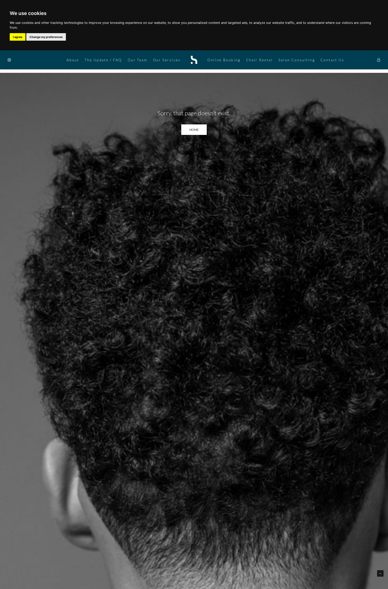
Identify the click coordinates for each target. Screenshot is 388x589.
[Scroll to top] (380, 573)
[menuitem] (12, 59)
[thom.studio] (194, 60)
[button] (12, 59)
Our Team (137, 60)
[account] (379, 59)
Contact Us (332, 60)
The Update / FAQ (103, 60)
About (72, 60)
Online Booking (223, 60)
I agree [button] (17, 37)
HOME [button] (194, 129)
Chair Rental (259, 60)
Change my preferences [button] (46, 37)
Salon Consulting (296, 60)
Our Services (167, 60)
